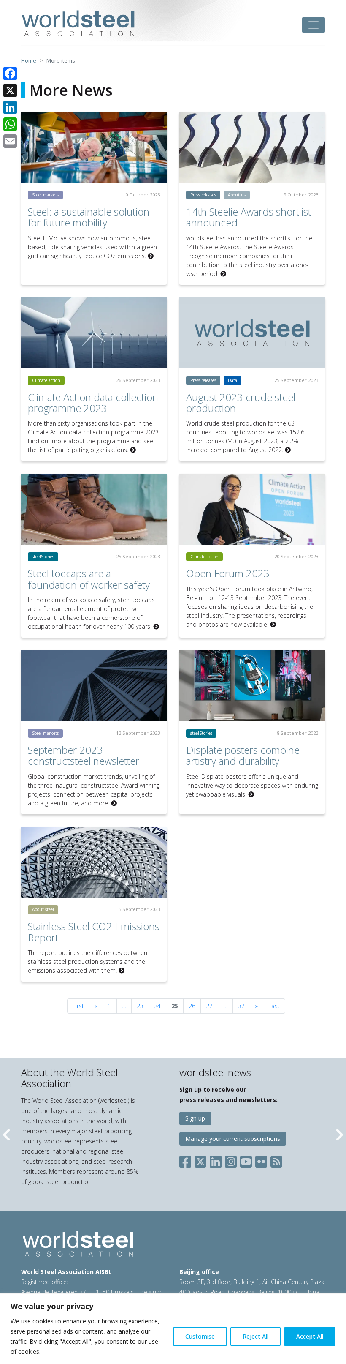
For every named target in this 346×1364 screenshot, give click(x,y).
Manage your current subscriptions (232, 1139)
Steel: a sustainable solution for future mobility (88, 217)
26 (192, 1006)
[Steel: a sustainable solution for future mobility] (94, 147)
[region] (173, 1328)
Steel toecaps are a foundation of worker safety (89, 578)
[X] (10, 90)
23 (140, 1006)
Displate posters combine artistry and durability (243, 755)
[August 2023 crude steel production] (252, 332)
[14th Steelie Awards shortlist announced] (252, 147)
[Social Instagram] (231, 1160)
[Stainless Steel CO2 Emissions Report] (94, 862)
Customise (200, 1336)
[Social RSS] (276, 1160)
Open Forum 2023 (228, 573)
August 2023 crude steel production (240, 402)
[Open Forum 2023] (252, 509)
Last (274, 1006)
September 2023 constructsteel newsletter (83, 755)
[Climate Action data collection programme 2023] (94, 332)
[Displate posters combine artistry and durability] (252, 685)
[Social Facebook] (187, 1160)
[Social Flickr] (261, 1160)
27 (209, 1006)
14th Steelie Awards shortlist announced (248, 217)
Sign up (195, 1118)
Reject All (255, 1336)
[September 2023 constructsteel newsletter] (94, 685)
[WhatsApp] (10, 124)
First (78, 1006)
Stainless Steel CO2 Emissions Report (93, 931)
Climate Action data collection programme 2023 (93, 402)
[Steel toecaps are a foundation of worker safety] (94, 509)
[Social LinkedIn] (216, 1160)
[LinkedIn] (10, 107)
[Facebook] (10, 73)
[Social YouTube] (246, 1160)
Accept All (309, 1336)
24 (157, 1006)
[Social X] (200, 1160)
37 (241, 1006)
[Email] (10, 141)
